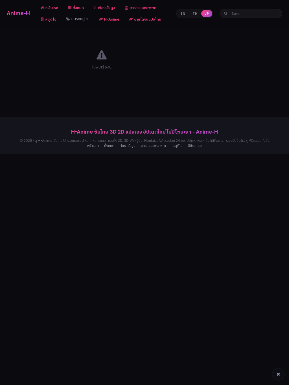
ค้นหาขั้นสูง (106, 7)
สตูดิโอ (50, 19)
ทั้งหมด (78, 7)
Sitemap (195, 145)
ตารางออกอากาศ (143, 7)
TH (194, 14)
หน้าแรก (51, 7)
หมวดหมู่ (78, 19)
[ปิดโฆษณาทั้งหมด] (278, 374)
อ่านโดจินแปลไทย (147, 19)
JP (207, 14)
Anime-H (18, 13)
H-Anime (111, 19)
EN (183, 14)
